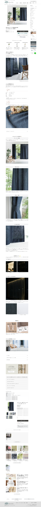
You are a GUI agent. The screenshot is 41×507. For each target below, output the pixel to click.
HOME (5, 4)
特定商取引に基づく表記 (34, 504)
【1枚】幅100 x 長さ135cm (25, 412)
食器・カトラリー (31, 22)
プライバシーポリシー (29, 504)
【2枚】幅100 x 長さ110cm (19, 408)
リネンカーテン (18, 480)
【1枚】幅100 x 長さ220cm (25, 415)
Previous (6, 15)
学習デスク (31, 20)
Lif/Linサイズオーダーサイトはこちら (11, 371)
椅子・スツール (31, 15)
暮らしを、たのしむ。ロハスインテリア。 (9, 2)
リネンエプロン (31, 23)
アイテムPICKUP (32, 35)
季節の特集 (32, 34)
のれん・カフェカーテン (32, 13)
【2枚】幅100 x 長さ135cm (25, 408)
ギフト (31, 27)
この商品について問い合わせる (21, 423)
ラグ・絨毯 (31, 9)
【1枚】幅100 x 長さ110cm (19, 412)
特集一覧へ (34, 36)
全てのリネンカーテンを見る (17, 462)
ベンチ (31, 16)
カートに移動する (23, 31)
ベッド (31, 19)
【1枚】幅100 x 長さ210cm (19, 415)
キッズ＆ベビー (31, 26)
